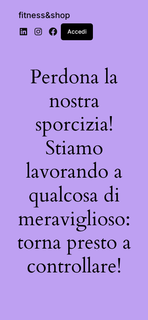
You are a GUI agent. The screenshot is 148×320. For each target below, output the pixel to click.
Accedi (76, 31)
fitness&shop (44, 15)
